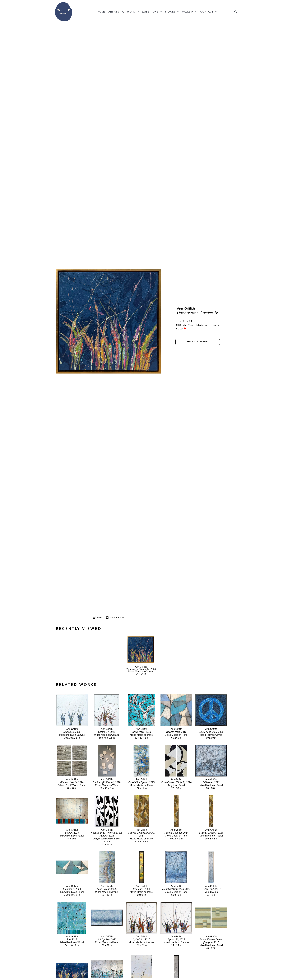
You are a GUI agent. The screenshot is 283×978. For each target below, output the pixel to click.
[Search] (235, 11)
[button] (130, 11)
